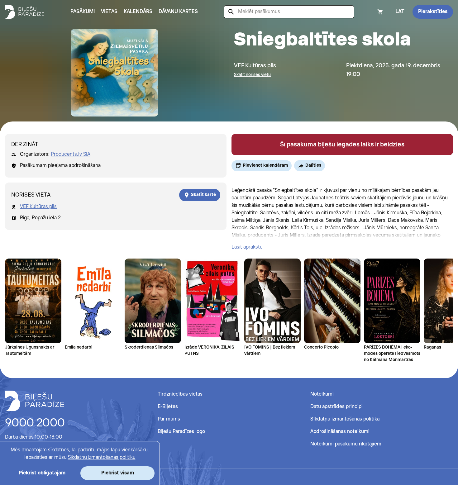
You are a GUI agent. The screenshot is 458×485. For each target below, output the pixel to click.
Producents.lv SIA (70, 154)
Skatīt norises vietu (252, 75)
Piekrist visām (117, 473)
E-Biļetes (168, 406)
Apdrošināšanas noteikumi (340, 431)
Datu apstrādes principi (336, 406)
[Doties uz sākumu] (34, 401)
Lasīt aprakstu (247, 247)
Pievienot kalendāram (265, 165)
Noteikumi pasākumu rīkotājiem (345, 444)
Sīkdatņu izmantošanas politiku (102, 457)
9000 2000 (35, 423)
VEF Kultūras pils (38, 206)
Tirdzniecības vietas (180, 394)
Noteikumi (322, 394)
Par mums (169, 419)
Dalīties (313, 165)
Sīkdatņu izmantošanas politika (344, 419)
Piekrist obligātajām (42, 473)
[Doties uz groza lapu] (372, 12)
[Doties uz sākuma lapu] (24, 12)
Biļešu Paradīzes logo (181, 431)
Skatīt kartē (203, 195)
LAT (399, 11)
